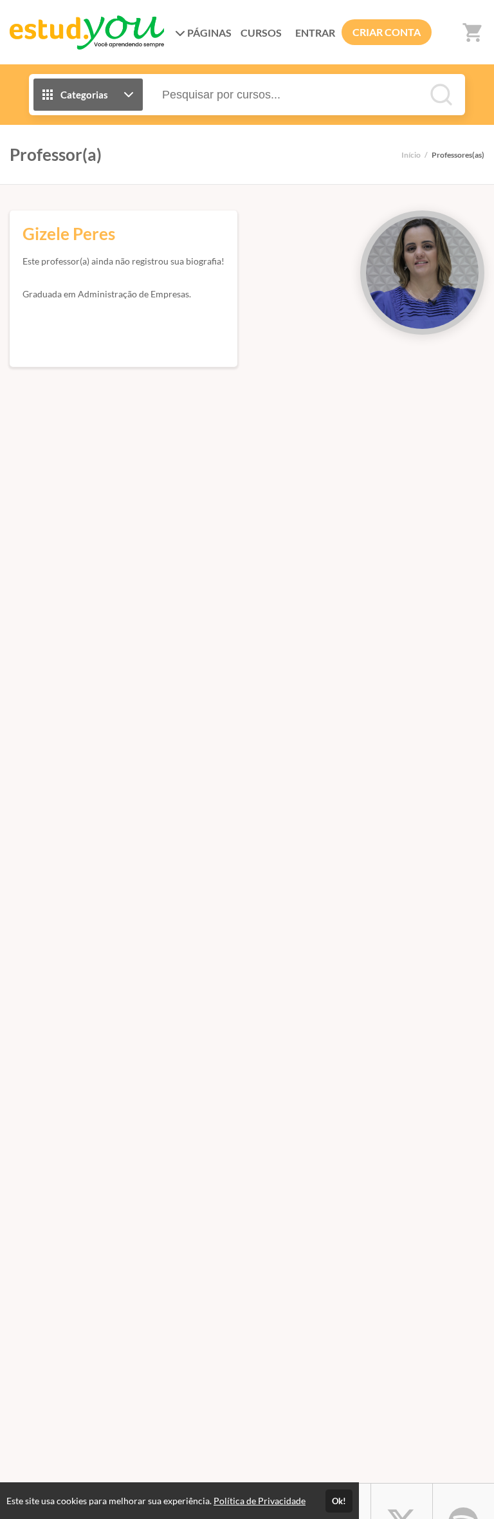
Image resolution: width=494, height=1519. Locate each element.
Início (411, 155)
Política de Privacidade (260, 1500)
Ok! (339, 1501)
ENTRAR (315, 32)
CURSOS (261, 32)
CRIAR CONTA (386, 32)
